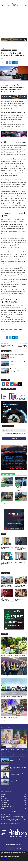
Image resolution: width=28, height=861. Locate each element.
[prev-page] (2, 376)
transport (8, 331)
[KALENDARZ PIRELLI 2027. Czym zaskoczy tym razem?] (21, 593)
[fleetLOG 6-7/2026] (14, 407)
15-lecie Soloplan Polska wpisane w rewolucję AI (11, 675)
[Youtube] (20, 848)
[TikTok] (17, 848)
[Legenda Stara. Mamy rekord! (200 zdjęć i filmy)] (7, 580)
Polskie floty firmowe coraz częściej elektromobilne (7, 502)
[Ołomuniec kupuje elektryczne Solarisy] (7, 481)
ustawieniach (17, 856)
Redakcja (6, 58)
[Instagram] (10, 848)
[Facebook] (7, 62)
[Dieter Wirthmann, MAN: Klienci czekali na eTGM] (21, 556)
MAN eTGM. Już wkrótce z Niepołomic (9, 717)
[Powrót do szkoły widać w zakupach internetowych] (5, 356)
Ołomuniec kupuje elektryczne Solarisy (5, 487)
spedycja (3, 331)
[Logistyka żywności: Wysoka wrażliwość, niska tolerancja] (14, 645)
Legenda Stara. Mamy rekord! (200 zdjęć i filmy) (6, 586)
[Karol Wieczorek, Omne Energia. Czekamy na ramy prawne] (7, 541)
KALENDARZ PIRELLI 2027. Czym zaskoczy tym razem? (20, 599)
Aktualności (10, 46)
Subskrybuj (14, 438)
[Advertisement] (14, 22)
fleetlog (10, 329)
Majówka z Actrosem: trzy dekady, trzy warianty (11, 696)
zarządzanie (13, 331)
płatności (20, 329)
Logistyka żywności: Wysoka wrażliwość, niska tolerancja (13, 655)
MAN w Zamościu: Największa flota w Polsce (20, 502)
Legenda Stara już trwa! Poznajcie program (20, 586)
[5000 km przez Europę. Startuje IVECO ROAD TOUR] (5, 363)
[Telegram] (16, 62)
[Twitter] (10, 62)
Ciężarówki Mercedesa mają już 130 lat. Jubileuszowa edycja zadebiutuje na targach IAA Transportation (7, 600)
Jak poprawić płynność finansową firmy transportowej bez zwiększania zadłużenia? (18, 370)
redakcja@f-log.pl (15, 823)
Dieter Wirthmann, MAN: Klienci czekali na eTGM (20, 562)
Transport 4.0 (9, 50)
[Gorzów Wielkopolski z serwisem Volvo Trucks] (5, 782)
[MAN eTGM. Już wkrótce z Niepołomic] (14, 707)
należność (15, 329)
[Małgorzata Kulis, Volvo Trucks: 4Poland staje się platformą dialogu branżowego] (7, 556)
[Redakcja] (2, 59)
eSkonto (6, 329)
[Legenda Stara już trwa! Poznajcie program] (21, 580)
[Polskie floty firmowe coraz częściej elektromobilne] (7, 496)
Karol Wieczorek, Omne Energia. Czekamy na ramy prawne (7, 547)
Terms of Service (11, 435)
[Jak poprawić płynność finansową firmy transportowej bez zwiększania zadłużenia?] (5, 370)
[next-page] (4, 376)
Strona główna (4, 46)
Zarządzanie (14, 50)
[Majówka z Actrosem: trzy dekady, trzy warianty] (14, 687)
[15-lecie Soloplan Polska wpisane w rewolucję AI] (14, 666)
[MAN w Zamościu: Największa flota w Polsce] (21, 496)
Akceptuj (4, 858)
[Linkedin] (13, 62)
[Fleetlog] (14, 5)
